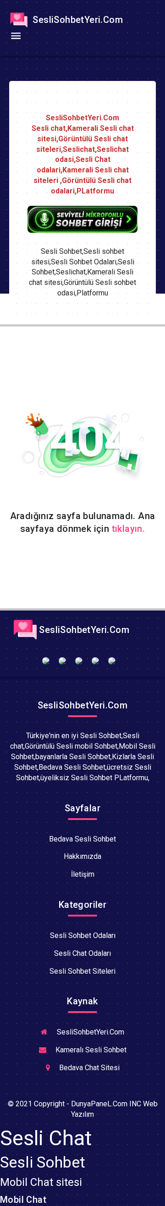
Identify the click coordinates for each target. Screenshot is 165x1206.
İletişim (82, 874)
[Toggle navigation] (15, 36)
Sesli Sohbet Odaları (83, 935)
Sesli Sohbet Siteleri (83, 971)
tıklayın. (128, 528)
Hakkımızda (82, 856)
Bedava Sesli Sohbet (82, 839)
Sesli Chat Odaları (82, 953)
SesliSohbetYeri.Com (76, 19)
